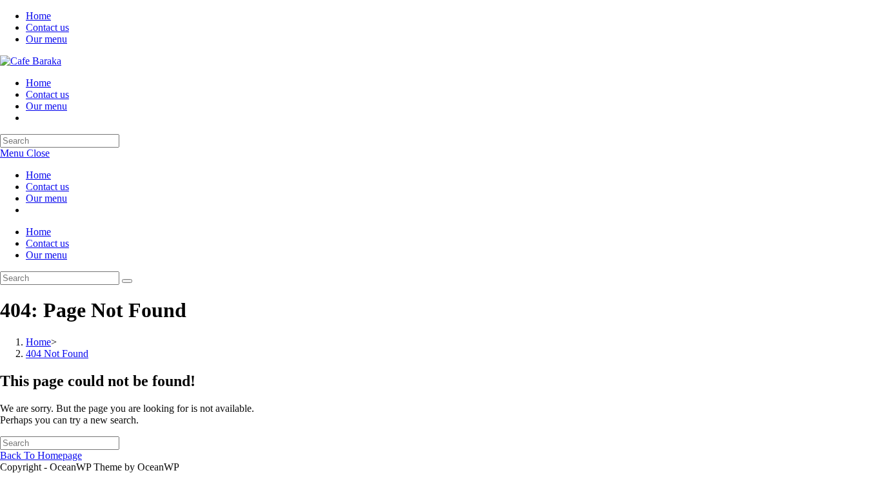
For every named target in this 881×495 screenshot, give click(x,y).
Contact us (47, 27)
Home (38, 15)
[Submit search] (127, 281)
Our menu (46, 39)
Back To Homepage (41, 455)
